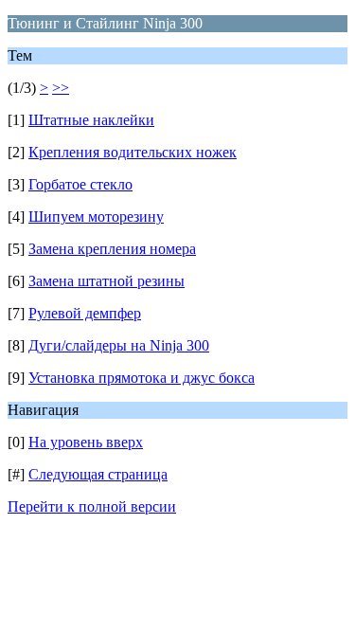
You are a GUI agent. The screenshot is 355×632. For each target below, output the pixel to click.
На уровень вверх (85, 442)
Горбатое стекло (80, 184)
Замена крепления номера (112, 249)
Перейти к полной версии (92, 506)
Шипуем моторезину (96, 216)
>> (60, 88)
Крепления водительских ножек (132, 152)
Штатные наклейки (91, 120)
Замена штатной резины (106, 281)
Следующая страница (98, 474)
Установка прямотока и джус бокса (141, 378)
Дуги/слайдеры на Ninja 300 (118, 345)
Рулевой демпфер (84, 313)
